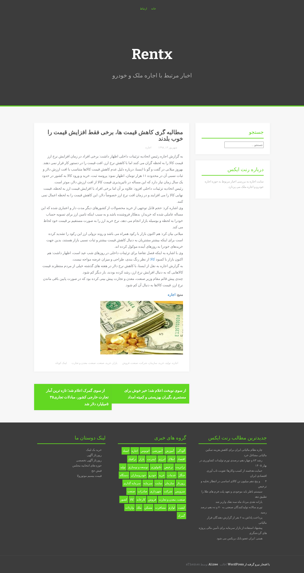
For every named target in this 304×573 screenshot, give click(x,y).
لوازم (172, 507)
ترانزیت (180, 467)
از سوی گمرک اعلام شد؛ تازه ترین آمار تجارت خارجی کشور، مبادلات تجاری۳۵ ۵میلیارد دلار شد (77, 397)
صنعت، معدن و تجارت (84, 363)
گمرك (181, 515)
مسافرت (160, 507)
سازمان (152, 363)
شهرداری (155, 491)
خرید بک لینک (94, 450)
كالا (132, 499)
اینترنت (151, 459)
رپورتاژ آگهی (94, 455)
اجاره (148, 147)
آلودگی (181, 451)
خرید (161, 363)
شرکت (143, 363)
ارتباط (143, 8)
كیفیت (181, 507)
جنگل (181, 475)
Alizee (213, 564)
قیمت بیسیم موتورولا (89, 476)
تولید (168, 363)
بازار (115, 363)
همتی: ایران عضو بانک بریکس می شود (239, 538)
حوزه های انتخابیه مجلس (87, 465)
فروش (125, 363)
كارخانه (140, 499)
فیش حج (96, 470)
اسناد (126, 451)
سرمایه (147, 483)
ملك (139, 507)
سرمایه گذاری (132, 483)
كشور (123, 499)
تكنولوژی (156, 467)
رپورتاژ (181, 483)
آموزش (169, 451)
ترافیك (132, 459)
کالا (152, 259)
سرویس (180, 491)
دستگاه (124, 475)
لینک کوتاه (61, 363)
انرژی (161, 459)
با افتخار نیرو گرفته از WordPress (249, 564)
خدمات (171, 475)
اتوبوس (145, 451)
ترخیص (168, 467)
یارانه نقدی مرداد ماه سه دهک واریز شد (238, 502)
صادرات (142, 491)
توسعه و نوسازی (138, 467)
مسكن (148, 507)
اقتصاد (181, 459)
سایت (158, 483)
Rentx (152, 54)
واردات (129, 507)
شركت (168, 491)
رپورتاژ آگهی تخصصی (89, 460)
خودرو (152, 475)
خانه (153, 8)
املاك (171, 459)
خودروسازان (138, 475)
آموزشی (157, 451)
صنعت (134, 363)
